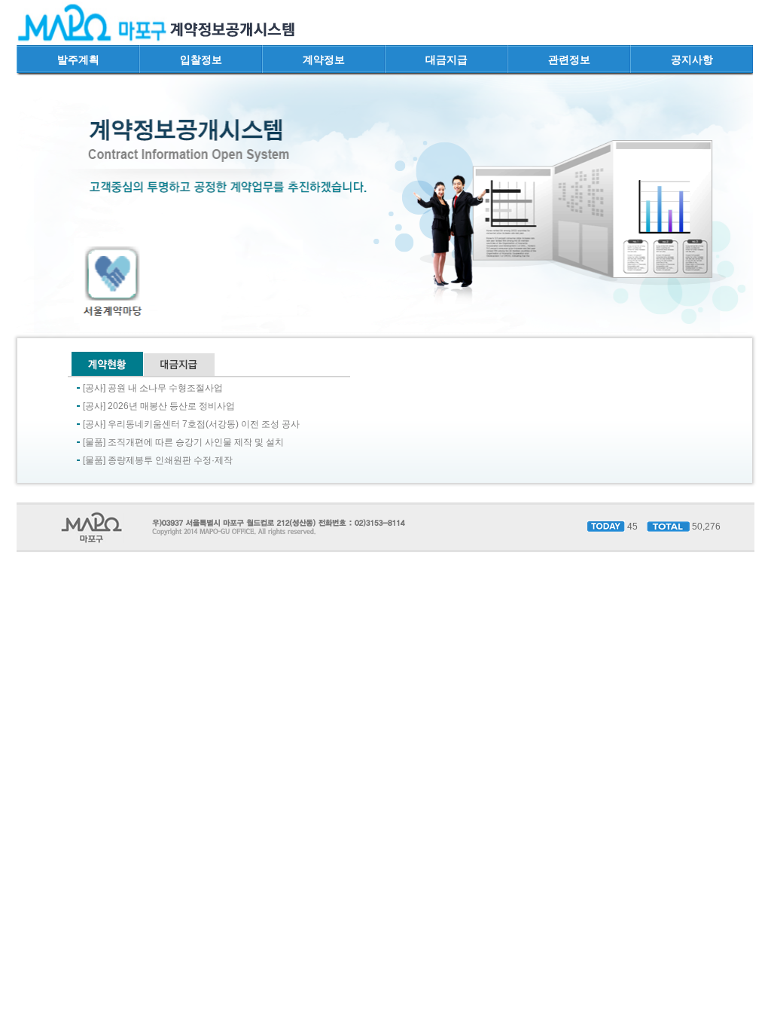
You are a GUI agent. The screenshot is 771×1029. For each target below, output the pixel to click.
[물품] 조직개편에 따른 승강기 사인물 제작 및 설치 (183, 442)
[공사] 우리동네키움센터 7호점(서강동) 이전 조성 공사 (191, 424)
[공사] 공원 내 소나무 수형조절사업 (153, 388)
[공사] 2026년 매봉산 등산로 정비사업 (159, 406)
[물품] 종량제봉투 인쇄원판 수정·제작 (158, 460)
